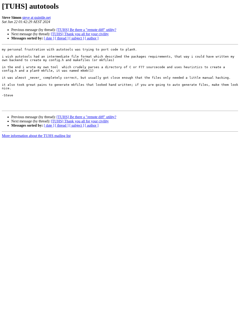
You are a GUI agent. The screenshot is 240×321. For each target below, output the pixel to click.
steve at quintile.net (36, 18)
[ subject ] (76, 38)
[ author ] (91, 38)
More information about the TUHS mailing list (36, 136)
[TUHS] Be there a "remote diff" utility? (86, 30)
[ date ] (49, 38)
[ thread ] (61, 38)
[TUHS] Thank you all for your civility (80, 34)
